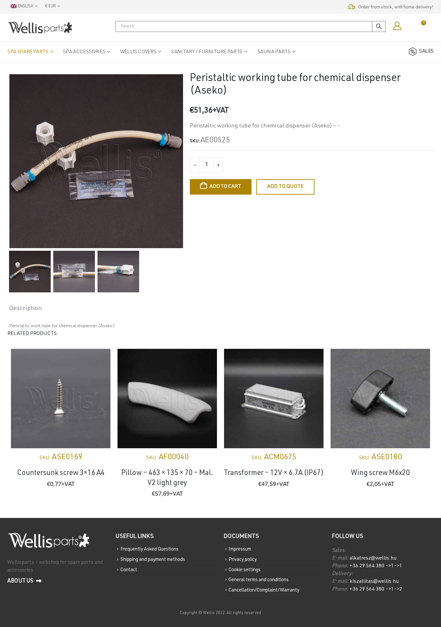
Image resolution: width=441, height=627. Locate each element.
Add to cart (225, 186)
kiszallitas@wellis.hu (374, 581)
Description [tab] (25, 309)
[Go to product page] (60, 398)
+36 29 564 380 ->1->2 (375, 589)
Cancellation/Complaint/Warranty (264, 590)
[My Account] (397, 26)
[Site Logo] (39, 27)
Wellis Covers (138, 52)
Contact (128, 569)
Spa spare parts (27, 52)
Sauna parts (274, 52)
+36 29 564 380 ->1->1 (375, 566)
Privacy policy (243, 559)
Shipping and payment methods (152, 559)
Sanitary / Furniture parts (206, 52)
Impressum (240, 549)
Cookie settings (245, 569)
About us (21, 581)
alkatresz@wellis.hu (373, 558)
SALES (426, 51)
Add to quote (285, 186)
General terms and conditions (259, 580)
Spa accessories (84, 52)
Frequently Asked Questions (149, 549)
